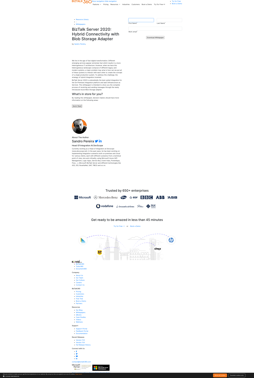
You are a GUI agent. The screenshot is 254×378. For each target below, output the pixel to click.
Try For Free (158, 4)
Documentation (81, 333)
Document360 (81, 269)
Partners (79, 303)
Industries (126, 4)
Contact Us (80, 285)
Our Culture (80, 280)
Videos (78, 320)
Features (96, 4)
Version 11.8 (80, 342)
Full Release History (83, 345)
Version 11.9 (80, 340)
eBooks (78, 315)
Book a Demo (147, 4)
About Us (79, 275)
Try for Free (176, 1)
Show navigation (98, 1)
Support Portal (81, 329)
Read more (78, 374)
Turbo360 (79, 266)
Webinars (79, 322)
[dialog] (127, 375)
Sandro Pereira (79, 44)
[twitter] (96, 141)
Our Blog (79, 310)
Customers (136, 4)
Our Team (79, 278)
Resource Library (82, 19)
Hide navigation (111, 1)
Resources (114, 4)
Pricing (105, 4)
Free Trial (79, 299)
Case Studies (81, 317)
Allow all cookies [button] (220, 375)
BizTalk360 (80, 264)
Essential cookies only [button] (237, 375)
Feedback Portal (82, 331)
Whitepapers (80, 24)
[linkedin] (100, 141)
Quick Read (77, 106)
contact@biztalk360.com (81, 362)
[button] (42, 376)
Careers (79, 283)
